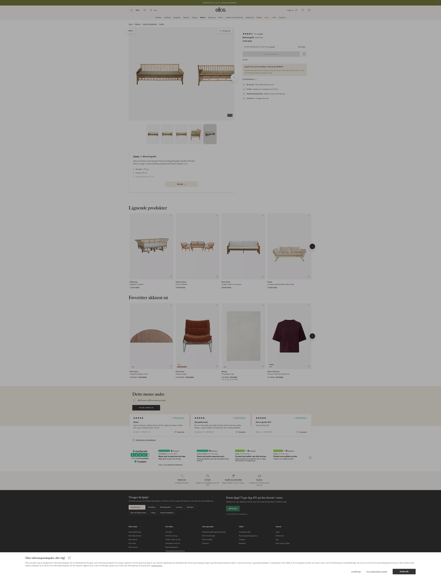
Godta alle (404, 571)
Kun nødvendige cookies (376, 571)
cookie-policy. (156, 566)
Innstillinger (356, 571)
